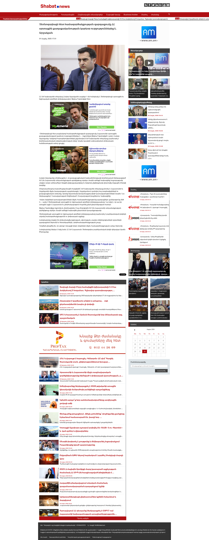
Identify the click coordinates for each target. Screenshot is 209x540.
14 (154, 344)
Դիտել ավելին (83, 518)
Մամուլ (144, 14)
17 (135, 348)
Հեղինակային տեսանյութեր (90, 14)
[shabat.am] (55, 8)
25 (140, 351)
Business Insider (131, 14)
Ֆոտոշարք (135, 250)
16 (163, 344)
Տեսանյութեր (137, 50)
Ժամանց (155, 14)
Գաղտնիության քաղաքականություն (79, 537)
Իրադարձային (67, 14)
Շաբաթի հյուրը (113, 14)
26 (145, 351)
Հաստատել (161, 371)
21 (154, 348)
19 (145, 348)
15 (158, 344)
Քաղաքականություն (48, 14)
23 (163, 348)
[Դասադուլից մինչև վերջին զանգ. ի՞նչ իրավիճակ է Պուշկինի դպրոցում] (138, 83)
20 (149, 348)
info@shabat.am (100, 525)
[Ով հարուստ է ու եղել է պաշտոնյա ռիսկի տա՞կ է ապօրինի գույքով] (149, 64)
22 (158, 348)
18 (140, 348)
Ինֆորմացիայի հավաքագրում (101, 537)
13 (149, 344)
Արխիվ (133, 324)
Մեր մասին (43, 537)
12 (145, 344)
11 (140, 344)
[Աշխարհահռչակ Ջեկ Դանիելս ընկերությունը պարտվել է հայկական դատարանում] (160, 83)
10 (135, 344)
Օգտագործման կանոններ (57, 537)
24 (135, 351)
